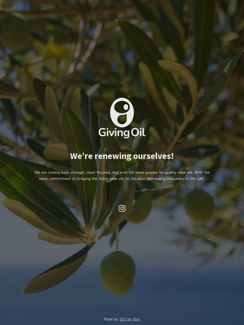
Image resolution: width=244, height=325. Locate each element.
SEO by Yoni (129, 319)
